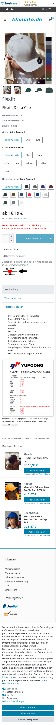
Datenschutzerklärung (16, 581)
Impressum (11, 589)
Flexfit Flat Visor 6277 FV (36, 460)
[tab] (28, 289)
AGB (7, 585)
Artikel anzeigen (37, 470)
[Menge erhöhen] (11, 236)
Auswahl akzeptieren (28, 719)
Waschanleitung (12, 298)
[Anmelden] (7, 9)
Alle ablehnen (28, 713)
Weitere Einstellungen (13, 701)
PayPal (10, 695)
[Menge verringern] (11, 241)
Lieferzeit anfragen (15, 255)
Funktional (12, 698)
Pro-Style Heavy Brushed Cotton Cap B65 (35, 519)
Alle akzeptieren (28, 707)
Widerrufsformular (14, 577)
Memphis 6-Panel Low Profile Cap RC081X (36, 489)
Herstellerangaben (13, 306)
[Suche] (43, 9)
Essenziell (12, 688)
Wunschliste (12, 249)
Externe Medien (15, 691)
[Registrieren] (12, 9)
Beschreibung (11, 289)
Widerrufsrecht (13, 573)
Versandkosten (23, 218)
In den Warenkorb (34, 238)
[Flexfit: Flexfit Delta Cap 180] (28, 387)
